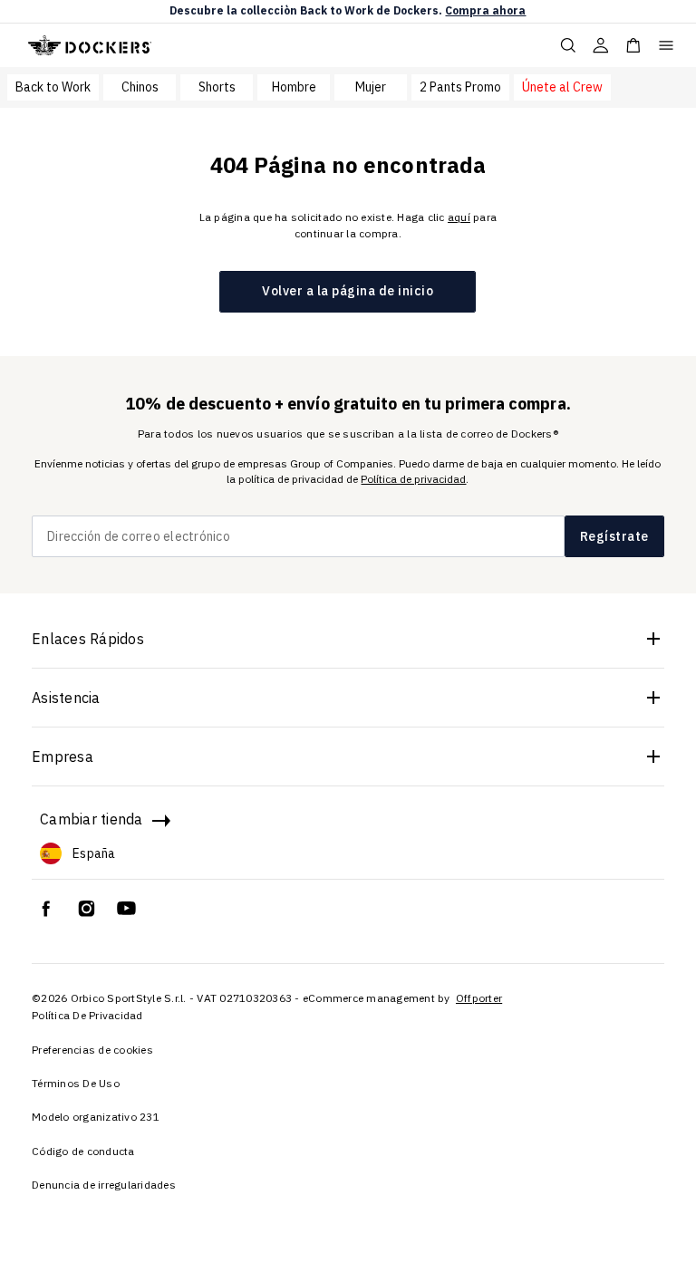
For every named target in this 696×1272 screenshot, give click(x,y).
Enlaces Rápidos (88, 639)
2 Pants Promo (460, 87)
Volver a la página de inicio (347, 291)
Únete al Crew (562, 87)
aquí (459, 217)
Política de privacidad (413, 479)
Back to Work (53, 87)
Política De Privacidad (87, 1015)
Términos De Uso (76, 1083)
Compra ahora (485, 10)
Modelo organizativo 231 (96, 1116)
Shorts (217, 87)
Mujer (370, 87)
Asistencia (66, 698)
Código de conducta (83, 1151)
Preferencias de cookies (92, 1049)
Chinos (140, 87)
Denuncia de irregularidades (104, 1184)
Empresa (62, 756)
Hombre (294, 87)
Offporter (479, 998)
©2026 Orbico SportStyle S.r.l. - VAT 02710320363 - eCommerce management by (242, 998)
